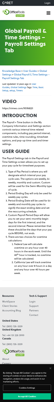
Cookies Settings (27, 387)
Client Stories (9, 306)
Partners (34, 310)
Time (35, 87)
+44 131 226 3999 (15, 335)
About (5, 359)
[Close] (50, 368)
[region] (27, 383)
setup (12, 90)
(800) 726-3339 (14, 326)
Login (47, 3)
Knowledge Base (11, 71)
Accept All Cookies (27, 396)
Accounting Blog (11, 310)
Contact (33, 315)
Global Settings (18, 87)
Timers (19, 90)
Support (34, 306)
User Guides (30, 71)
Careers (6, 363)
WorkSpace (8, 301)
